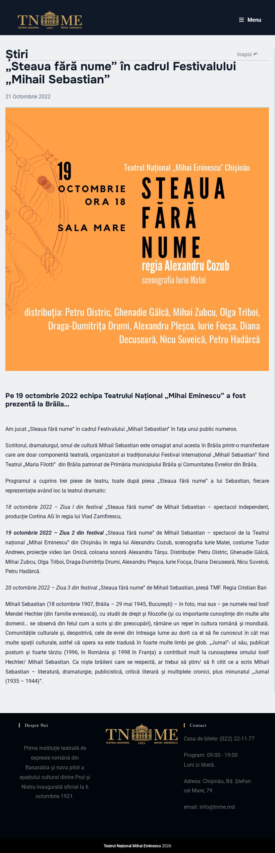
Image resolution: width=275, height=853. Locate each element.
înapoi (247, 54)
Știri (16, 54)
